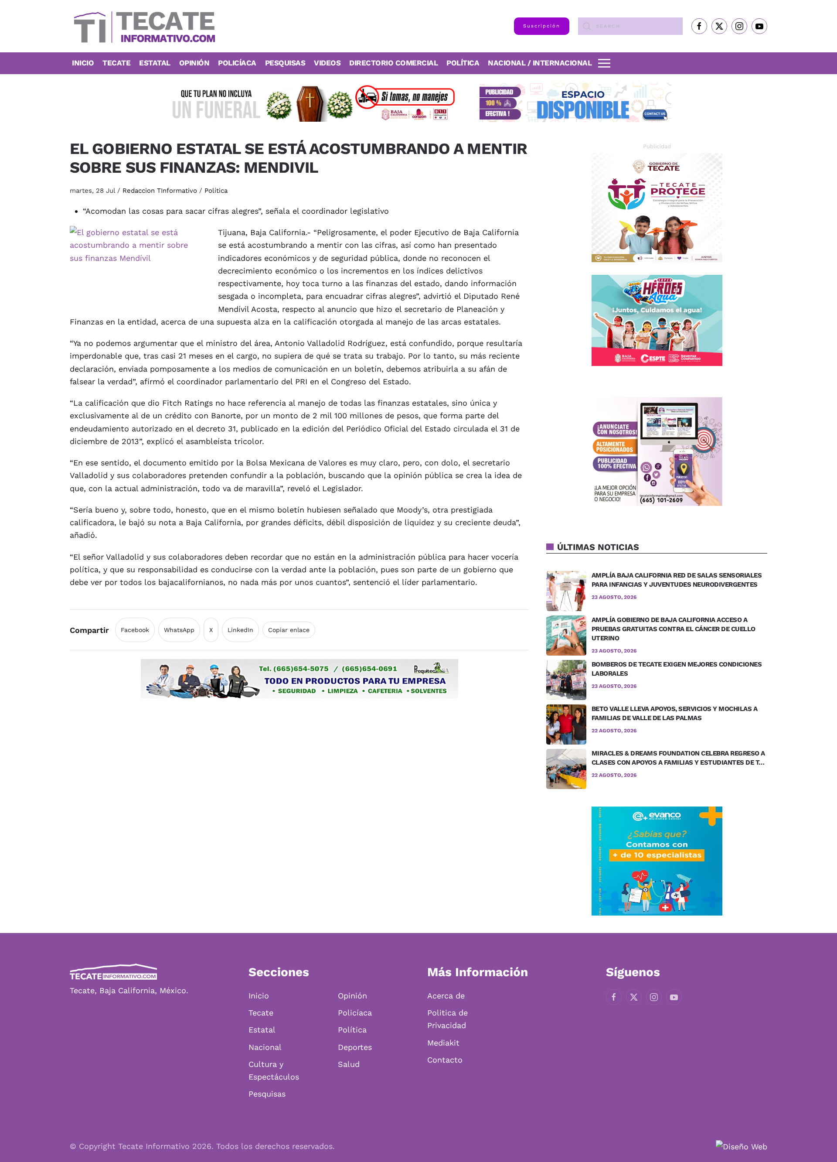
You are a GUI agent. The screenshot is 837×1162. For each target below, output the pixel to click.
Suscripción (541, 26)
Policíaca (237, 62)
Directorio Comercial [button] (393, 62)
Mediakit (443, 1042)
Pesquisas (285, 62)
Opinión (194, 62)
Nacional (265, 1047)
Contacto (445, 1059)
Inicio (83, 62)
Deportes (355, 1047)
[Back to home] (142, 26)
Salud (349, 1064)
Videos (327, 62)
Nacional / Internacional (540, 62)
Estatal (262, 1029)
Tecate (116, 62)
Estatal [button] (154, 62)
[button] (604, 63)
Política (462, 62)
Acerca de (446, 995)
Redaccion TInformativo (159, 191)
